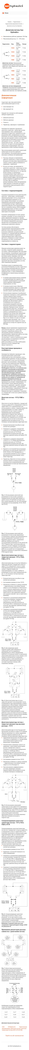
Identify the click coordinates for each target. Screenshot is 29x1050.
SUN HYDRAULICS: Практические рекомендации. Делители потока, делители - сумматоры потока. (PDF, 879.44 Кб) (14, 1028)
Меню (6, 13)
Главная (9, 22)
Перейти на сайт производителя (14, 1035)
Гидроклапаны (16, 22)
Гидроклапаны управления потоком (14, 24)
